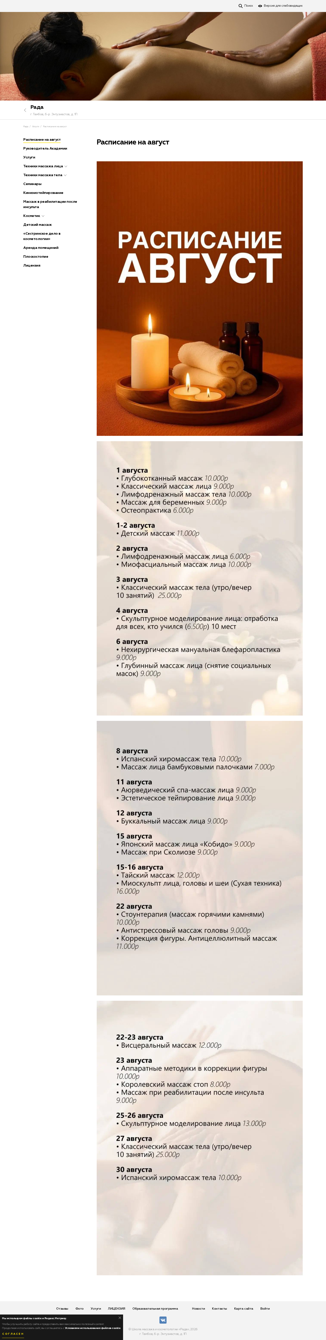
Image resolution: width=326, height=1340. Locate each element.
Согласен (13, 1334)
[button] (66, 166)
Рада (36, 107)
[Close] (120, 1318)
